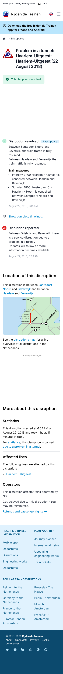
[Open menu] (59, 14)
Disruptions (17, 38)
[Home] (5, 38)
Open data (21, 639)
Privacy (34, 639)
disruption (8, 3)
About (9, 639)
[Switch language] (51, 14)
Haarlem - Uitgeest (18, 474)
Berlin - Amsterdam (47, 598)
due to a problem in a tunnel (21, 446)
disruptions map (25, 339)
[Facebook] (15, 650)
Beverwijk (24, 289)
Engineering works (15, 561)
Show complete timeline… (26, 216)
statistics (14, 442)
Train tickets (42, 562)
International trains (46, 545)
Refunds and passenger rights (23, 511)
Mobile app (10, 542)
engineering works (25, 3)
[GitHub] (46, 650)
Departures (10, 549)
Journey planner (45, 539)
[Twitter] (7, 650)
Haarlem (8, 293)
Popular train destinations (22, 579)
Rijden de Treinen (32, 636)
